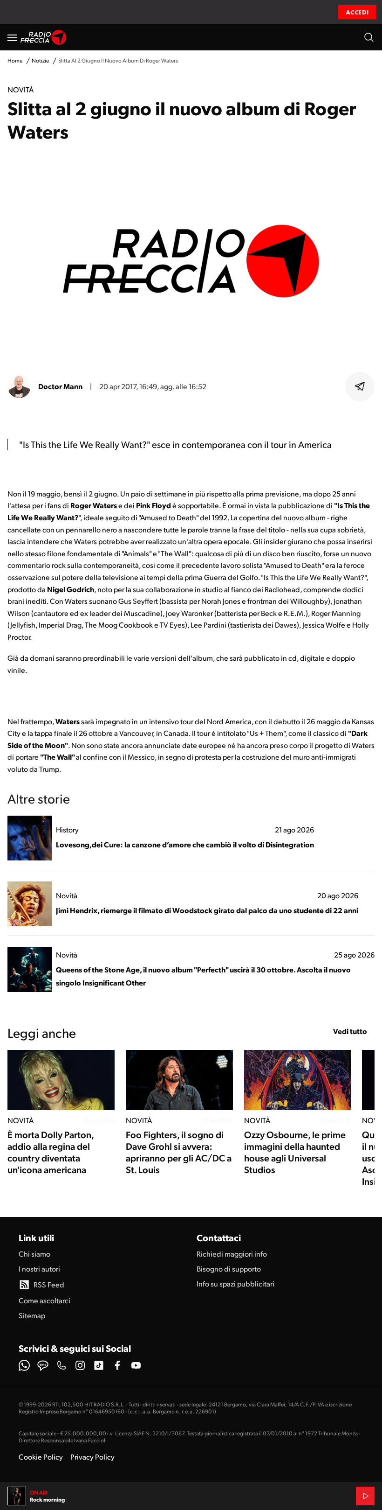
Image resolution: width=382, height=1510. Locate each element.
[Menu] (12, 37)
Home (14, 60)
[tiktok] (98, 1365)
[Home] (43, 37)
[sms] (42, 1365)
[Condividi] (360, 386)
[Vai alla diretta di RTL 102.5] (365, 1496)
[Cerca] (369, 37)
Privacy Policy (92, 1456)
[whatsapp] (24, 1365)
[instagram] (80, 1365)
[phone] (61, 1365)
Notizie (40, 60)
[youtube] (136, 1365)
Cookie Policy (41, 1456)
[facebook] (117, 1365)
